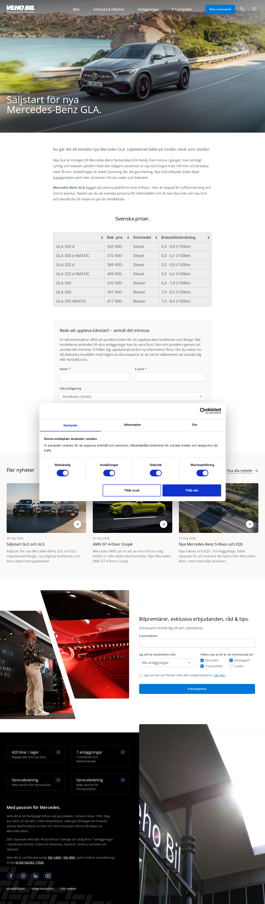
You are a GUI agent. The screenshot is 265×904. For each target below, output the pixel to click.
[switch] (109, 473)
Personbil (211, 660)
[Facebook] (11, 876)
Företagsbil (242, 660)
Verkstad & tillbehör (109, 9)
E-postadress (148, 636)
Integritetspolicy (42, 889)
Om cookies (68, 889)
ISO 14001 (55, 857)
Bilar (76, 9)
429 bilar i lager (29, 754)
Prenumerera (197, 689)
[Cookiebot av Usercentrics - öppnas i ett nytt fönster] (203, 411)
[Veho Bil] (21, 9)
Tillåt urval (131, 490)
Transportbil (214, 666)
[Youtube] (48, 876)
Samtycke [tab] (70, 425)
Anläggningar (148, 9)
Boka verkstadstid (220, 9)
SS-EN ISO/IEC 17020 (29, 862)
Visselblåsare (16, 889)
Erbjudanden (182, 9)
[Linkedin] (35, 876)
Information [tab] (132, 424)
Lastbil (238, 666)
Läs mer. (220, 675)
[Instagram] (23, 876)
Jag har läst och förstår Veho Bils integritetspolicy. (185, 675)
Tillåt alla (191, 490)
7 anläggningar (89, 756)
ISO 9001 (69, 857)
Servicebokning (32, 782)
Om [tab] (194, 424)
